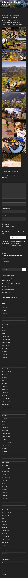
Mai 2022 (4, 418)
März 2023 (5, 389)
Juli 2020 (4, 483)
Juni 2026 (4, 310)
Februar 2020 (5, 498)
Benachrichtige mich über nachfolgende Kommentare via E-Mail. (12, 225)
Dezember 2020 (6, 468)
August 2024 (5, 345)
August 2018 (5, 545)
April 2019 (4, 524)
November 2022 (6, 401)
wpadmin (17, 15)
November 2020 (6, 471)
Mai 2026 (4, 313)
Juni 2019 (4, 518)
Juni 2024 (4, 348)
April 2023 (5, 386)
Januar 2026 (5, 325)
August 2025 (5, 327)
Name (4, 201)
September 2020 (6, 477)
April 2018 (4, 554)
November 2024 (6, 342)
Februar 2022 (5, 427)
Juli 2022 (4, 413)
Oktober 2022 (5, 404)
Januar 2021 (5, 465)
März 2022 (5, 424)
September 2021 (6, 442)
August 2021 (5, 445)
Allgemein (4, 563)
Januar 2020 (5, 501)
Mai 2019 (4, 521)
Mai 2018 (4, 551)
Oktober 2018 (5, 542)
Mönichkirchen (6, 286)
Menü (14, 10)
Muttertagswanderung (8, 289)
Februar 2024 (5, 360)
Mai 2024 (4, 351)
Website (4, 215)
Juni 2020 (4, 486)
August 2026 (5, 307)
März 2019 (4, 527)
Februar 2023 (5, 392)
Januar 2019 (5, 533)
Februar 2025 (5, 336)
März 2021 (4, 460)
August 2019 (5, 515)
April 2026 (5, 316)
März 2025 (5, 333)
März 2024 (5, 357)
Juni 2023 (4, 380)
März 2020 (5, 495)
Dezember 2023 (6, 363)
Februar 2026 (5, 322)
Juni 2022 (4, 416)
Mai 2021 (4, 454)
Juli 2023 (4, 377)
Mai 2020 (4, 489)
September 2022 (6, 407)
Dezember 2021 (6, 433)
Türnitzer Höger (6, 292)
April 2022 (4, 421)
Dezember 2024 (6, 339)
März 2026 (5, 319)
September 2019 (6, 513)
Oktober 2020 (5, 474)
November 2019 (6, 507)
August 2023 (5, 374)
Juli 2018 (4, 548)
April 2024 (5, 354)
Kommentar (5, 181)
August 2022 (5, 410)
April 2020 (5, 492)
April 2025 (5, 330)
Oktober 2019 (5, 510)
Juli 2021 (4, 448)
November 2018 (6, 539)
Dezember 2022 (6, 398)
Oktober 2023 (5, 369)
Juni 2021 (4, 451)
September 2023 (6, 372)
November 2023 (6, 366)
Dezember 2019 (6, 504)
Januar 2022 (5, 430)
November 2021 (6, 436)
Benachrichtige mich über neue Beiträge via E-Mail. (14, 232)
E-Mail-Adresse (6, 208)
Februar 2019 (5, 530)
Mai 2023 (4, 383)
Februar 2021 (5, 463)
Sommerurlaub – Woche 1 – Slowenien (12, 283)
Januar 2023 (5, 395)
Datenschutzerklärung (7, 572)
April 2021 (4, 457)
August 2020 (5, 480)
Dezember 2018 (6, 536)
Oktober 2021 (5, 439)
